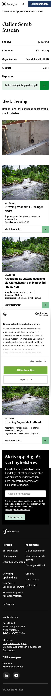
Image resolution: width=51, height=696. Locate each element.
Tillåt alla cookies (25, 370)
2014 (46, 67)
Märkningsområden (35, 550)
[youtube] (16, 675)
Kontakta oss (32, 579)
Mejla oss (7, 640)
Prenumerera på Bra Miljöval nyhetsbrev (13, 594)
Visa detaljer (36, 361)
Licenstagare (9, 556)
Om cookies (9, 650)
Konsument (32, 544)
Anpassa (24, 379)
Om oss (30, 573)
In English (8, 604)
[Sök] (23, 4)
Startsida (6, 11)
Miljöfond (43, 41)
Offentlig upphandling (14, 562)
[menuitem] (14, 556)
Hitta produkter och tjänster (35, 558)
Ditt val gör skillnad (35, 565)
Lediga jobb (31, 585)
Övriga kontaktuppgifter (14, 643)
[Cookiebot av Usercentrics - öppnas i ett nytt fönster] (36, 314)
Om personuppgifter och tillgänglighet (22, 647)
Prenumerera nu (15, 517)
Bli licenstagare (10, 550)
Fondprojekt (18, 11)
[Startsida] (11, 4)
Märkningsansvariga (13, 666)
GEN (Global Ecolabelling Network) (14, 585)
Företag (7, 544)
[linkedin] (6, 675)
